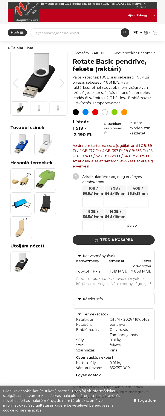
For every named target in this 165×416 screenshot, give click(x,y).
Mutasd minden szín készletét (139, 128)
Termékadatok (95, 314)
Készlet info (93, 299)
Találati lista (21, 48)
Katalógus (84, 319)
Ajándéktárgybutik (141, 15)
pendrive (117, 325)
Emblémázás (139, 98)
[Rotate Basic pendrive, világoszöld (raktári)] (114, 112)
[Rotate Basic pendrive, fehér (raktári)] (105, 112)
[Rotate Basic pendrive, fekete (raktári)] (76, 112)
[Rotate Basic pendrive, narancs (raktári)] (124, 112)
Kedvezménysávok (99, 256)
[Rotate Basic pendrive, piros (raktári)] (95, 112)
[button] (62, 83)
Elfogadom (145, 401)
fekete (115, 345)
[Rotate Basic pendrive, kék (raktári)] (85, 112)
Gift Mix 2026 (121, 319)
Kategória (84, 325)
